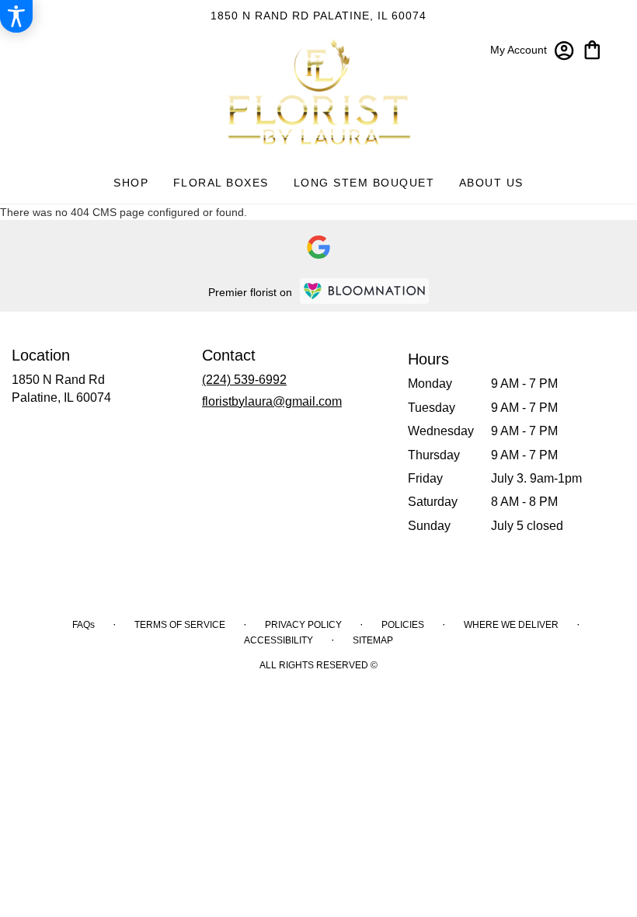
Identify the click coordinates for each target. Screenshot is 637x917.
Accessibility (278, 640)
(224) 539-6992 (244, 379)
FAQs (83, 624)
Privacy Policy (303, 624)
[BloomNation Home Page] (364, 291)
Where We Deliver (511, 624)
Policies (402, 624)
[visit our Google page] (318, 247)
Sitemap (373, 640)
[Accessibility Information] (16, 16)
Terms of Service (179, 624)
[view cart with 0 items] (592, 48)
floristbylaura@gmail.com (272, 401)
